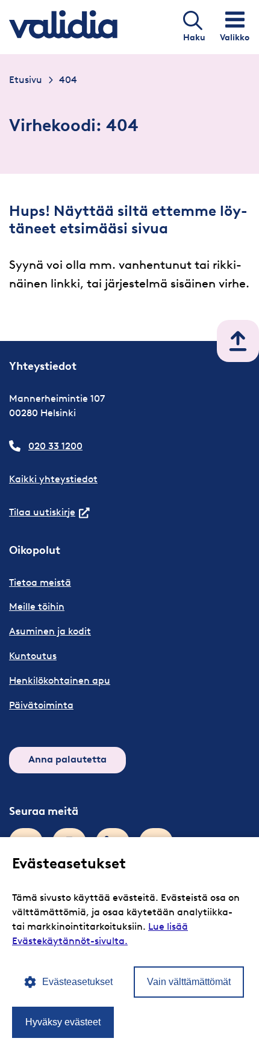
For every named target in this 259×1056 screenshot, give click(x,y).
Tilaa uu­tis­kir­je (49, 512)
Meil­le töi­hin (36, 606)
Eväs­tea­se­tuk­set (77, 982)
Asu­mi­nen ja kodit (50, 631)
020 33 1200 (55, 446)
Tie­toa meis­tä (40, 582)
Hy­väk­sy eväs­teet (63, 1022)
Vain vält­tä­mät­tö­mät (189, 982)
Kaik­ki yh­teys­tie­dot (53, 479)
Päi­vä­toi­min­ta (41, 705)
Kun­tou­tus (33, 656)
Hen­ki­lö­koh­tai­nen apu (59, 680)
